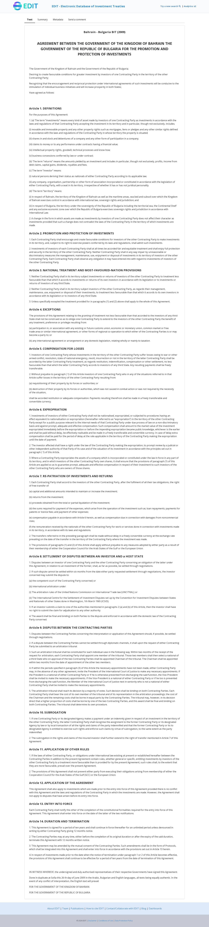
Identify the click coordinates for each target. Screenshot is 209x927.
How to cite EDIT (95, 908)
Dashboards (155, 908)
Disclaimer (92, 920)
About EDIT (53, 908)
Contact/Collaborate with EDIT (122, 908)
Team (65, 908)
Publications (77, 908)
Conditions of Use (106, 920)
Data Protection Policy (124, 920)
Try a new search (169, 6)
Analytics (189, 6)
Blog (143, 908)
